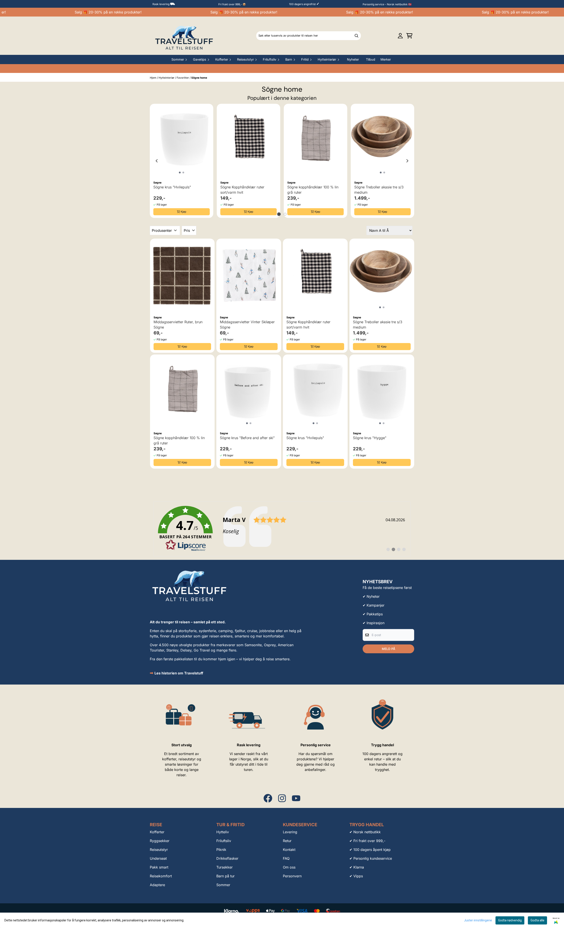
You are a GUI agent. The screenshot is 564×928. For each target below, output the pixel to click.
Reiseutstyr (159, 849)
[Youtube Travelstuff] (296, 798)
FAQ (286, 858)
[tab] (279, 214)
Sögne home (199, 77)
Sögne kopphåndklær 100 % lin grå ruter (312, 190)
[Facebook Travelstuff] (268, 798)
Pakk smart (159, 867)
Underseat (158, 858)
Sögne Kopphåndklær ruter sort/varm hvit (242, 190)
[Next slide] (407, 160)
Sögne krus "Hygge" (369, 438)
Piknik (221, 849)
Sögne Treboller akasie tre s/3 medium (379, 190)
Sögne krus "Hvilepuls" (172, 187)
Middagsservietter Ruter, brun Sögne (178, 324)
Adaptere (157, 885)
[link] (282, 529)
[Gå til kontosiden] (400, 35)
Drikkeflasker (227, 858)
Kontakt (289, 849)
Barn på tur (225, 876)
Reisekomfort (161, 876)
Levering (290, 832)
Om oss (289, 867)
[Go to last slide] (156, 160)
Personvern (292, 876)
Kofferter (157, 832)
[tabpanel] (181, 161)
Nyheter (353, 59)
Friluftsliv (223, 841)
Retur (287, 841)
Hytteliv (222, 832)
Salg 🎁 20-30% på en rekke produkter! (98, 12)
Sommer (223, 885)
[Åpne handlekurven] (409, 35)
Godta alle (537, 920)
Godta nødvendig (510, 920)
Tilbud (370, 59)
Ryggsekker (159, 841)
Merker (385, 59)
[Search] (356, 35)
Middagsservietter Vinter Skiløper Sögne (247, 324)
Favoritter (183, 77)
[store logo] (184, 36)
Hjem (153, 77)
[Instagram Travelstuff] (282, 798)
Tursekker (224, 867)
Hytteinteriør (167, 77)
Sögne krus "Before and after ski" (247, 438)
